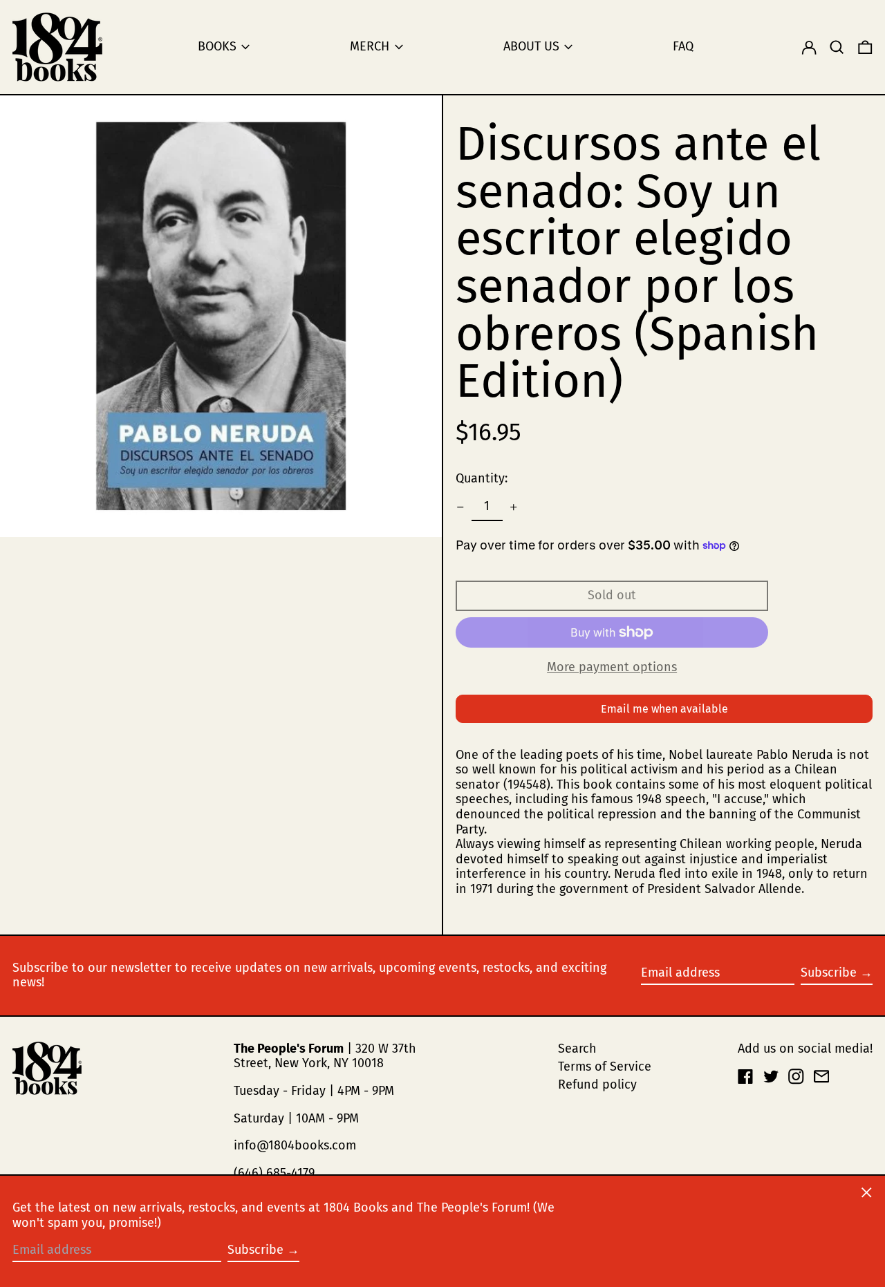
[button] (837, 47)
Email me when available (664, 708)
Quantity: (481, 478)
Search (577, 1048)
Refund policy (597, 1084)
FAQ (683, 46)
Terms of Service (604, 1066)
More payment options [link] (612, 667)
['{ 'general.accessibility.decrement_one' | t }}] (460, 507)
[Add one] (514, 507)
